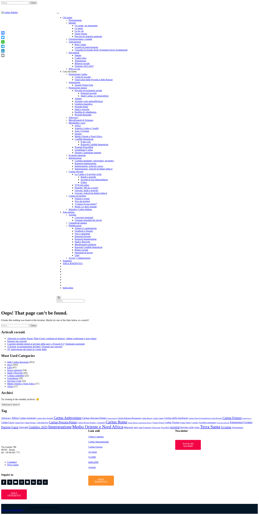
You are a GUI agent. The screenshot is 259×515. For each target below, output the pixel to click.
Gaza (14, 427)
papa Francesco (145, 427)
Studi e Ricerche (82, 242)
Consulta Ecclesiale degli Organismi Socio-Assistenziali (101, 50)
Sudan (196, 427)
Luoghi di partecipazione (86, 47)
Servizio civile (187, 427)
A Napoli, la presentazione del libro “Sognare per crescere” (35, 346)
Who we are (74, 69)
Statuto (78, 55)
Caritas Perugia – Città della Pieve (36, 423)
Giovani (23, 427)
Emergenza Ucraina (241, 422)
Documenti (74, 52)
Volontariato (237, 427)
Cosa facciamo (70, 71)
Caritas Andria (112, 418)
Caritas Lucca (7, 422)
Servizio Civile (14, 381)
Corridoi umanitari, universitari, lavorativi (94, 160)
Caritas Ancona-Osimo (94, 418)
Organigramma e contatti (80, 39)
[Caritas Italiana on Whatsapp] (255, 4)
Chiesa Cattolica (96, 436)
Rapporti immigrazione (85, 163)
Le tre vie (79, 31)
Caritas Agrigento (27, 418)
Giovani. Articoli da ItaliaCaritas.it (91, 193)
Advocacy (73, 117)
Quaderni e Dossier (84, 231)
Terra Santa (210, 426)
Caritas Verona (158, 422)
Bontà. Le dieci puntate (86, 206)
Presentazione (75, 20)
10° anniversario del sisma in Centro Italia (27, 349)
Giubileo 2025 (38, 427)
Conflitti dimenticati (84, 139)
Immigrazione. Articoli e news (89, 166)
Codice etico (80, 58)
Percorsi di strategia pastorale (88, 36)
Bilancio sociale (82, 63)
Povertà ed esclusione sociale (88, 90)
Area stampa (68, 212)
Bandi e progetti (88, 177)
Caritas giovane (76, 171)
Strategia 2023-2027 (84, 66)
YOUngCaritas (82, 185)
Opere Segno (81, 33)
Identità (72, 23)
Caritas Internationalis (98, 442)
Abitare (78, 98)
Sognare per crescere (17, 341)
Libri (77, 255)
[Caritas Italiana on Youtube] (233, 4)
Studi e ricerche (82, 109)
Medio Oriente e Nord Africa (88, 136)
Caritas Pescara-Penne (63, 422)
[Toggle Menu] (58, 13)
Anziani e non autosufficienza (89, 101)
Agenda (72, 215)
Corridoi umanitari (207, 422)
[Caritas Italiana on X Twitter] (221, 4)
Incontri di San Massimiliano (94, 179)
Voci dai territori (82, 201)
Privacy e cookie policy (12, 510)
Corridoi (194, 423)
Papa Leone (156, 428)
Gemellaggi (12, 378)
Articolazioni (75, 42)
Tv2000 (92, 457)
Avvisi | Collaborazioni (79, 258)
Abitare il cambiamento (86, 228)
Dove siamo (13, 464)
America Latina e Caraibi (86, 128)
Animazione (74, 82)
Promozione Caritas (78, 74)
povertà (175, 427)
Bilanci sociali (81, 250)
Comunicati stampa (78, 223)
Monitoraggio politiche (85, 244)
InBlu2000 (93, 462)
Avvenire (92, 452)
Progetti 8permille (83, 115)
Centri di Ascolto (83, 77)
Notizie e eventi (82, 198)
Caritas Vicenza (172, 422)
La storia (79, 28)
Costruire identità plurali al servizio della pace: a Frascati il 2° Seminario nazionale (46, 344)
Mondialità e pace (77, 123)
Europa (78, 133)
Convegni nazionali (84, 217)
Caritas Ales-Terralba (44, 418)
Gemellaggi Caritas (84, 150)
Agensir (92, 467)
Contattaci (12, 462)
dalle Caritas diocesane (18, 362)
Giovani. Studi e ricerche (86, 190)
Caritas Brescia (147, 418)
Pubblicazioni (75, 225)
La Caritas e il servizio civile (88, 174)
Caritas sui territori (77, 196)
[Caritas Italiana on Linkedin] (244, 4)
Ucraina (226, 427)
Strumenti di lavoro (84, 252)
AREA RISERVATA (73, 263)
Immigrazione (75, 158)
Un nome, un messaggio (86, 25)
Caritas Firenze (232, 418)
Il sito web (86, 142)
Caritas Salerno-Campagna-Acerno (140, 423)
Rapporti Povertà (83, 236)
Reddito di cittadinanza (85, 112)
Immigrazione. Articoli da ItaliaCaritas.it (93, 169)
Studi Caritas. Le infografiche (95, 96)
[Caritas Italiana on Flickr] (238, 4)
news (9, 365)
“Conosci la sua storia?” (86, 204)
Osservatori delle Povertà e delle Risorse (94, 79)
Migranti (128, 427)
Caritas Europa (95, 447)
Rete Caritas (80, 44)
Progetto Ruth (81, 106)
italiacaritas (68, 287)
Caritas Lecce (246, 418)
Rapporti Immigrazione (86, 239)
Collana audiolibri (15, 375)
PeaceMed (165, 428)
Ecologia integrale (77, 155)
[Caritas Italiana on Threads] (249, 4)
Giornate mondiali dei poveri (88, 220)
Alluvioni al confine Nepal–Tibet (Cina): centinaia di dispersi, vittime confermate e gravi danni (51, 338)
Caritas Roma (116, 422)
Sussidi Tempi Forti (84, 85)
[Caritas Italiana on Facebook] (216, 4)
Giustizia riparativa (83, 104)
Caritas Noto (19, 423)
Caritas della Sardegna (176, 418)
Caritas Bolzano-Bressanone (129, 418)
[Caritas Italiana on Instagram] (227, 4)
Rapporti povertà (89, 93)
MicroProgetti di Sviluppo (81, 120)
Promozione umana (78, 87)
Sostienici (67, 260)
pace (136, 427)
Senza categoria (14, 370)
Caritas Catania (158, 418)
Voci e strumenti (82, 233)
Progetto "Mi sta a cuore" (87, 187)
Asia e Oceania (82, 131)
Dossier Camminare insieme (88, 152)
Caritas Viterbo (185, 423)
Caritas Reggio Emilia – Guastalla (91, 422)
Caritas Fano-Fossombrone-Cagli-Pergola (205, 418)
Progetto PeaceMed (84, 147)
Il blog (84, 182)
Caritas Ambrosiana (67, 418)
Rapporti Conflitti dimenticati (94, 144)
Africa (78, 125)
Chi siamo (67, 17)
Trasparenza (80, 60)
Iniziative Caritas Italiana (80, 209)
